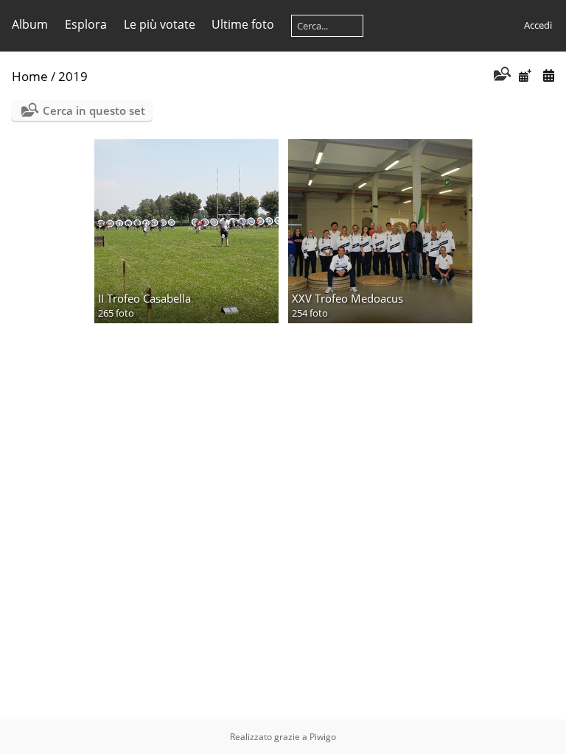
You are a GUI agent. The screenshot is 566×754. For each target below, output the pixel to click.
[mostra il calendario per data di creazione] (548, 75)
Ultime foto (243, 24)
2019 (73, 76)
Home (30, 76)
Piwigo (323, 736)
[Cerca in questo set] (501, 75)
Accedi (538, 25)
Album (30, 24)
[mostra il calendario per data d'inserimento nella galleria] (525, 75)
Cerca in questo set (94, 110)
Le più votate (159, 24)
